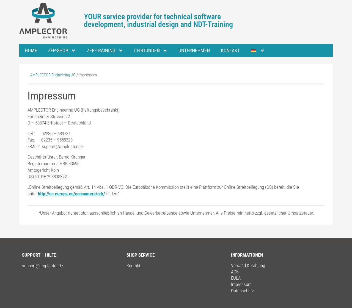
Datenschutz (242, 290)
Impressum (241, 284)
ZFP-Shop (58, 50)
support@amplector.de (42, 265)
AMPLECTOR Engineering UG (53, 75)
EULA (236, 278)
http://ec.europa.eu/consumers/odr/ (71, 193)
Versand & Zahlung (248, 265)
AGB (235, 271)
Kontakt (230, 50)
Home (31, 50)
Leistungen (147, 50)
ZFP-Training (101, 50)
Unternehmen (194, 50)
